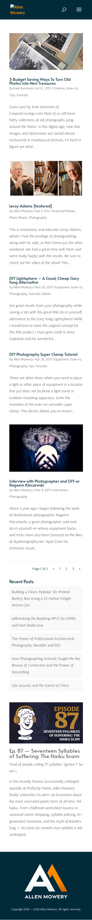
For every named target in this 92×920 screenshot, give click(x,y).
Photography (38, 217)
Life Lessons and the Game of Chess (40, 685)
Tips (12, 95)
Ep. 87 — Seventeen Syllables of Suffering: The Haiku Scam (44, 753)
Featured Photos (63, 211)
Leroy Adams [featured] (30, 205)
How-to (72, 88)
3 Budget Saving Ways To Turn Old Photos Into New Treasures (40, 81)
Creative (59, 88)
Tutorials (22, 95)
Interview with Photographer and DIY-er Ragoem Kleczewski (44, 483)
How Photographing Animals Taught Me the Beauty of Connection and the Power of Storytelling (46, 665)
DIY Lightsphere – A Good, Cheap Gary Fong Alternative (44, 280)
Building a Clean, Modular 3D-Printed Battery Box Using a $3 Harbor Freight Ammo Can (41, 598)
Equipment (62, 287)
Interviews (60, 490)
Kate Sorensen (23, 88)
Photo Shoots (18, 217)
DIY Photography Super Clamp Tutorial (43, 354)
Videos (46, 294)
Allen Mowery (23, 211)
